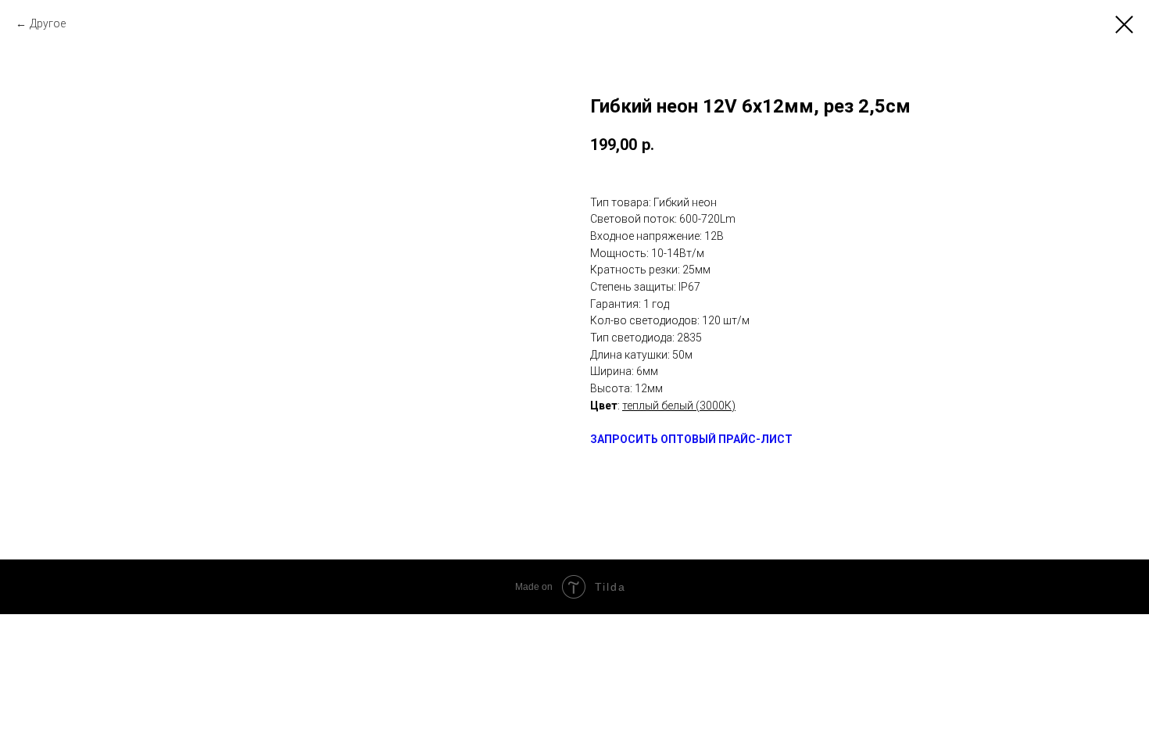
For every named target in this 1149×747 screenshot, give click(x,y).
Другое (48, 23)
